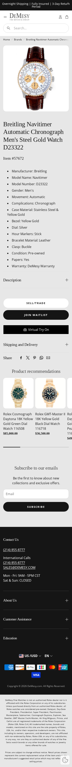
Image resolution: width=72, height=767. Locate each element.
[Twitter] (28, 358)
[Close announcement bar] (68, 3)
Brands (18, 39)
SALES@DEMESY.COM (19, 567)
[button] (36, 28)
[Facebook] (21, 358)
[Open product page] (18, 393)
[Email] (48, 358)
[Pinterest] (34, 358)
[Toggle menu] (5, 17)
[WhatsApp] (41, 358)
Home (6, 39)
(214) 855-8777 (14, 550)
